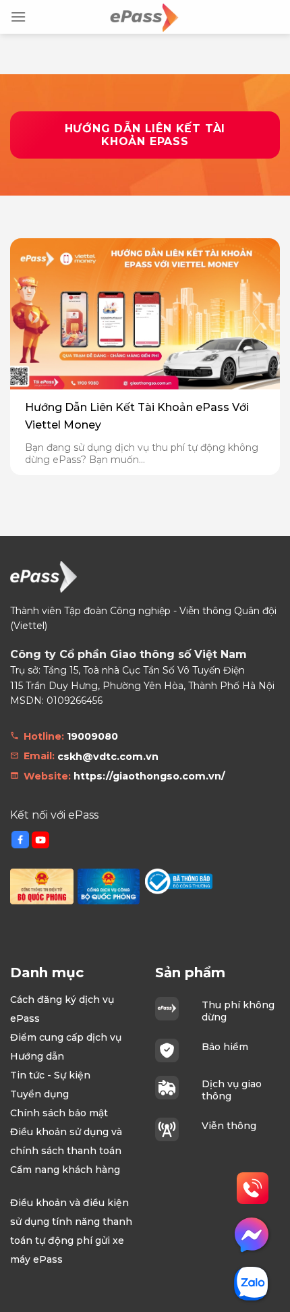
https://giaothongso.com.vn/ (149, 776)
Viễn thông (229, 1126)
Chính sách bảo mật (59, 1113)
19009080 (92, 736)
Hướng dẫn (37, 1056)
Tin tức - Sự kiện (50, 1075)
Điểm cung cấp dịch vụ (65, 1037)
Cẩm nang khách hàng (65, 1170)
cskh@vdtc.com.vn (107, 756)
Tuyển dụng (39, 1094)
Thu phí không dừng (238, 1011)
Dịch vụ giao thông (232, 1090)
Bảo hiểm (225, 1047)
